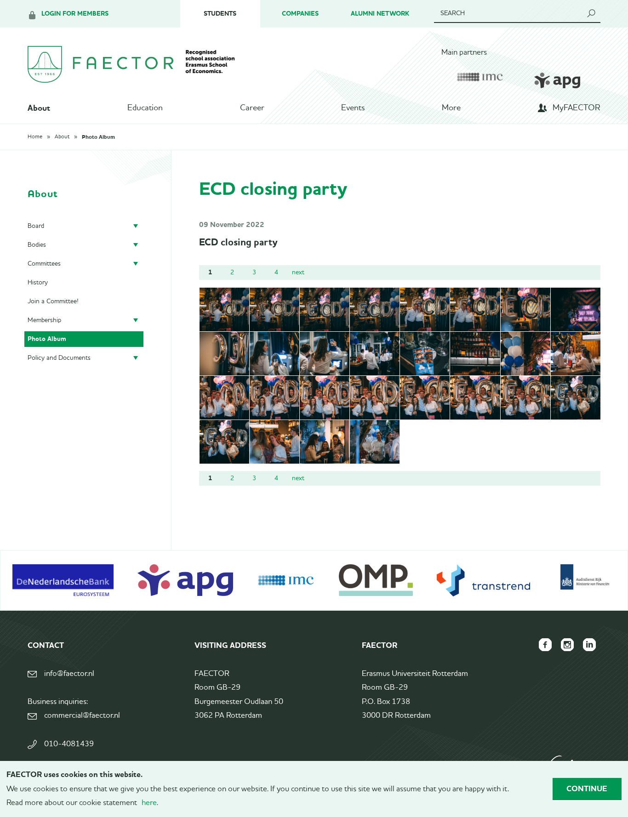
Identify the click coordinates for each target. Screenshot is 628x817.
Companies (300, 13)
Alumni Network (380, 13)
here (149, 803)
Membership (44, 320)
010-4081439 (69, 744)
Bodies (37, 245)
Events (353, 108)
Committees (44, 264)
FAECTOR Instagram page (567, 644)
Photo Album (98, 137)
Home (35, 137)
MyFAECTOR (576, 108)
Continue (586, 788)
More (451, 108)
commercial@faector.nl (82, 716)
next (298, 272)
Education (145, 108)
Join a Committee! (53, 301)
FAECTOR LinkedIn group (589, 644)
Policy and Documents (59, 358)
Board (36, 226)
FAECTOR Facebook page (545, 644)
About (39, 108)
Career (252, 108)
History (38, 282)
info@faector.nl (69, 674)
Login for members (74, 13)
